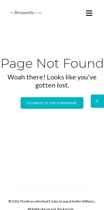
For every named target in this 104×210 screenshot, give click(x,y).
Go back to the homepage (52, 103)
